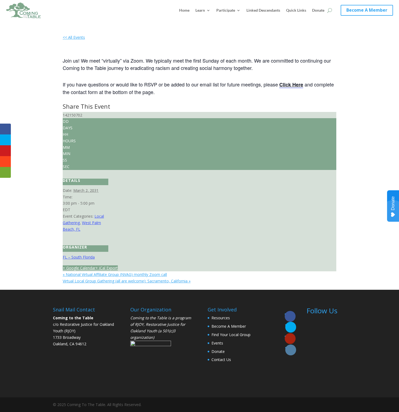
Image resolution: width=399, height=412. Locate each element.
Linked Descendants (263, 10)
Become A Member (366, 10)
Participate (225, 10)
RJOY (139, 324)
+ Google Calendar (79, 268)
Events (217, 343)
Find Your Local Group (231, 334)
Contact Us (221, 359)
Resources (220, 317)
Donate (318, 10)
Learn (200, 10)
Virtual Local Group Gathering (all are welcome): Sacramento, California (127, 281)
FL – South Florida (79, 257)
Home (184, 10)
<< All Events (74, 37)
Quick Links (296, 10)
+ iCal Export (107, 268)
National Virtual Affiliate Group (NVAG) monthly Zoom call (115, 274)
